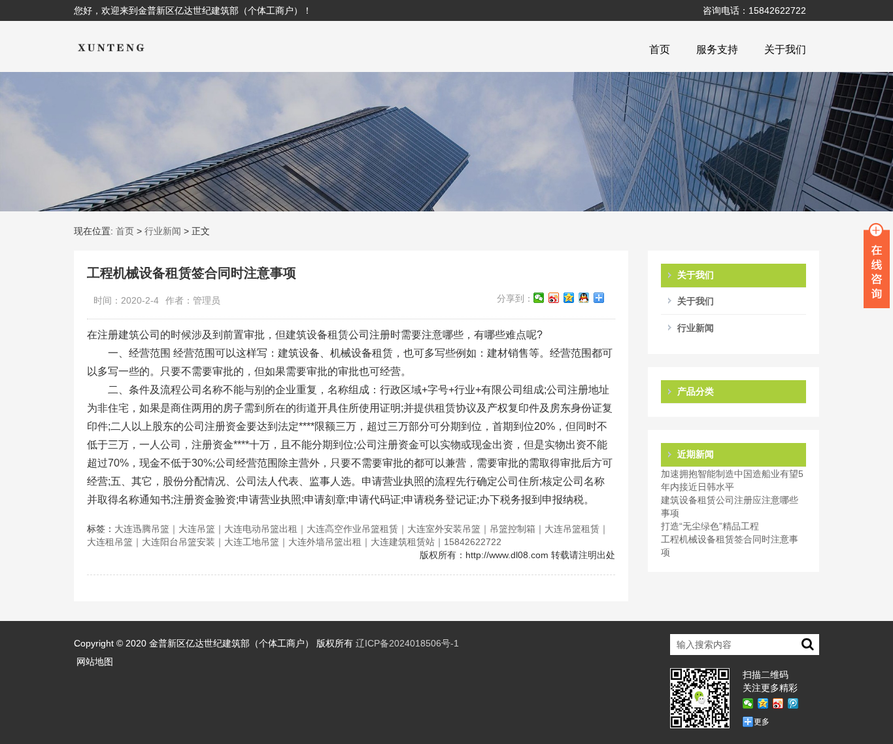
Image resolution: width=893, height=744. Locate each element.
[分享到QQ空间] (569, 297)
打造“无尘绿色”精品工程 (710, 526)
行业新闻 (162, 231)
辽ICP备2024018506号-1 (407, 643)
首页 (659, 49)
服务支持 (717, 49)
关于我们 (785, 49)
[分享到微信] (539, 297)
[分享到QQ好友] (584, 297)
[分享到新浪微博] (554, 297)
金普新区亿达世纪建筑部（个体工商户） (231, 643)
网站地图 (94, 661)
